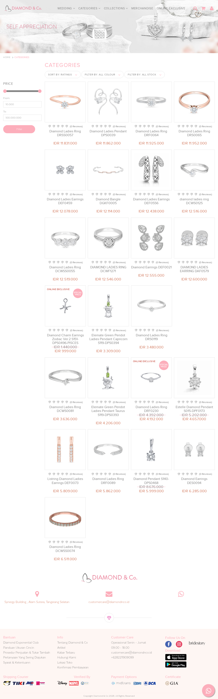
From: (6, 98)
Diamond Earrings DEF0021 (151, 267)
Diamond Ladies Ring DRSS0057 (65, 133)
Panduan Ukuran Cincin (18, 647)
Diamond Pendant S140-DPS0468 (151, 481)
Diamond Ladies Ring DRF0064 (151, 133)
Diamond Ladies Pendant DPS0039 (108, 133)
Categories (88, 8)
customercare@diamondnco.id (109, 602)
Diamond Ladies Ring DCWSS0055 (65, 269)
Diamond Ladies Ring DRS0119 (151, 337)
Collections (115, 8)
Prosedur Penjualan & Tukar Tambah (26, 652)
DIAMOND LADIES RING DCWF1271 (108, 269)
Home (6, 57)
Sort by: (60, 74)
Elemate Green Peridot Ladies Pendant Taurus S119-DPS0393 (108, 411)
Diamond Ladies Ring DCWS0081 (65, 409)
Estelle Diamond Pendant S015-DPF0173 (194, 409)
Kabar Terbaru (66, 652)
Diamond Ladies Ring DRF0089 (108, 481)
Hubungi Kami (66, 657)
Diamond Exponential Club (21, 642)
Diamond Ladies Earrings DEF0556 (151, 201)
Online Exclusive (171, 8)
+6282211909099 (122, 657)
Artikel (61, 647)
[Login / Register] (211, 8)
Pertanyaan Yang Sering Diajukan (24, 657)
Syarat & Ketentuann (16, 662)
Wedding (65, 8)
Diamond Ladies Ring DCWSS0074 (65, 549)
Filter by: (100, 74)
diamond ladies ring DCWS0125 (194, 201)
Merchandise (142, 8)
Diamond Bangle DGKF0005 (108, 201)
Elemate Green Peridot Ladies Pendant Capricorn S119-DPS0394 (108, 339)
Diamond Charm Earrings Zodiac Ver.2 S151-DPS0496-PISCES (65, 339)
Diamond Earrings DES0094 (194, 481)
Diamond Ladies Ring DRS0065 (194, 133)
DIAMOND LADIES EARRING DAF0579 (194, 269)
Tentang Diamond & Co (72, 642)
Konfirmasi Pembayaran (73, 667)
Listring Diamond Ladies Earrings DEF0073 (65, 481)
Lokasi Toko (64, 662)
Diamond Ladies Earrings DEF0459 (65, 201)
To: (5, 111)
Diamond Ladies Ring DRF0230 (151, 409)
